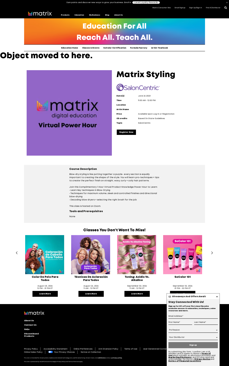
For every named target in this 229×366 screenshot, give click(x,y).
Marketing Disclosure (179, 357)
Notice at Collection (91, 352)
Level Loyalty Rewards (146, 2)
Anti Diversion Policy (108, 349)
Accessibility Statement (56, 349)
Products (65, 15)
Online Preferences (83, 349)
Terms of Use (130, 349)
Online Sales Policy (33, 352)
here (80, 56)
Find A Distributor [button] (213, 8)
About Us (118, 15)
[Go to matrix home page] (40, 14)
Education (79, 15)
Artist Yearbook (159, 48)
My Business (94, 15)
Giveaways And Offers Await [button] (189, 297)
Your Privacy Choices (64, 352)
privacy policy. (116, 358)
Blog (107, 15)
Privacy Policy (31, 349)
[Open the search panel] (225, 8)
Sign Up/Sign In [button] (195, 8)
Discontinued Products (31, 335)
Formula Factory (138, 48)
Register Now (126, 132)
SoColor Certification (114, 48)
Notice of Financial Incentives (184, 361)
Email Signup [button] (180, 8)
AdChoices (102, 358)
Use (170, 355)
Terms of (206, 353)
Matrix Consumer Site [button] (161, 8)
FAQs (26, 329)
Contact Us (30, 325)
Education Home (69, 48)
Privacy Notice (202, 359)
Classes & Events (90, 48)
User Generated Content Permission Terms (164, 349)
